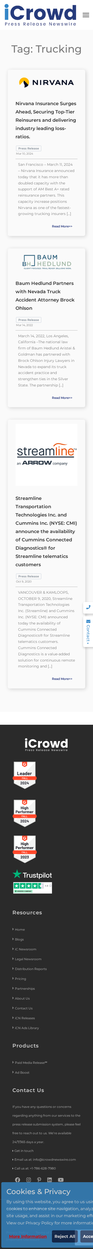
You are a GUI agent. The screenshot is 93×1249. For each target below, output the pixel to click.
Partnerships (25, 988)
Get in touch (24, 1151)
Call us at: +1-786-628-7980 (35, 1168)
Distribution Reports (31, 969)
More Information (28, 1236)
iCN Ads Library (27, 1028)
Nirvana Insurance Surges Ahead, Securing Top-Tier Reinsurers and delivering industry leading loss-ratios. (46, 120)
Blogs (19, 939)
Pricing (21, 979)
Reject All (65, 1236)
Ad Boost (22, 1072)
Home (20, 929)
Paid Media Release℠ (31, 1063)
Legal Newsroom (28, 959)
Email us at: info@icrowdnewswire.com (45, 1159)
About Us (22, 998)
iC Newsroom (26, 949)
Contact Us (24, 1008)
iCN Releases (25, 1018)
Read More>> (62, 226)
